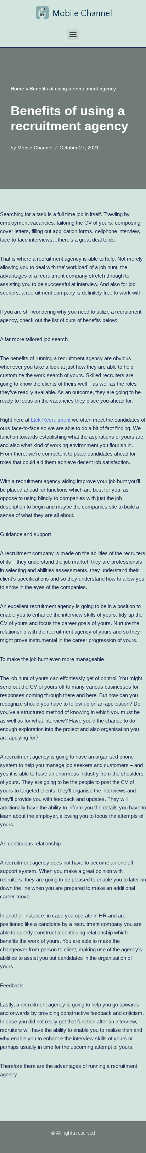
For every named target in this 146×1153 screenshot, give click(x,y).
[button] (73, 34)
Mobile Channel (34, 147)
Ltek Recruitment (51, 420)
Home (17, 88)
